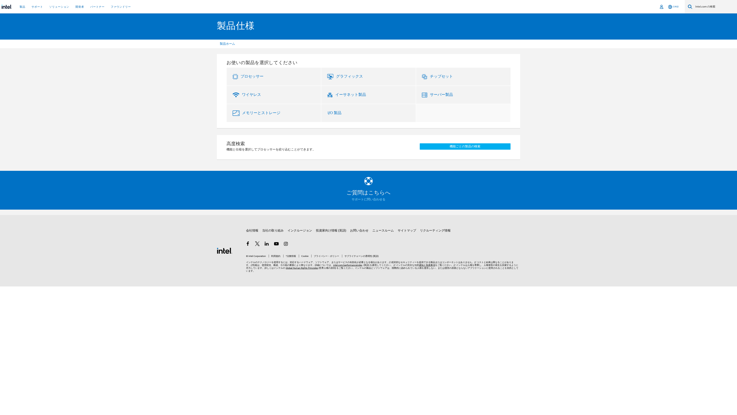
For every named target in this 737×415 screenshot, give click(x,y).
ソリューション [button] (59, 6)
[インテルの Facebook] (248, 244)
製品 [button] (22, 6)
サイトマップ (407, 230)
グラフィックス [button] (349, 76)
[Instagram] (286, 244)
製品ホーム (227, 44)
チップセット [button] (441, 76)
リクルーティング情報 (435, 230)
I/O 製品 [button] (334, 112)
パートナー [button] (97, 6)
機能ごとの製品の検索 (465, 146)
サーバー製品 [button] (441, 94)
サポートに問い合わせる (368, 199)
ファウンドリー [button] (121, 6)
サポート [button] (37, 6)
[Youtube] (276, 244)
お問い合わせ (359, 230)
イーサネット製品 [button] (350, 94)
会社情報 (252, 230)
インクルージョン (300, 230)
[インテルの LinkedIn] (267, 244)
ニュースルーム (383, 230)
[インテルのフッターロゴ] (224, 250)
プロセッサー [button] (252, 76)
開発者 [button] (79, 6)
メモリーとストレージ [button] (261, 112)
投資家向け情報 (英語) (331, 230)
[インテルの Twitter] (257, 244)
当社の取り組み (273, 230)
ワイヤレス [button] (251, 94)
